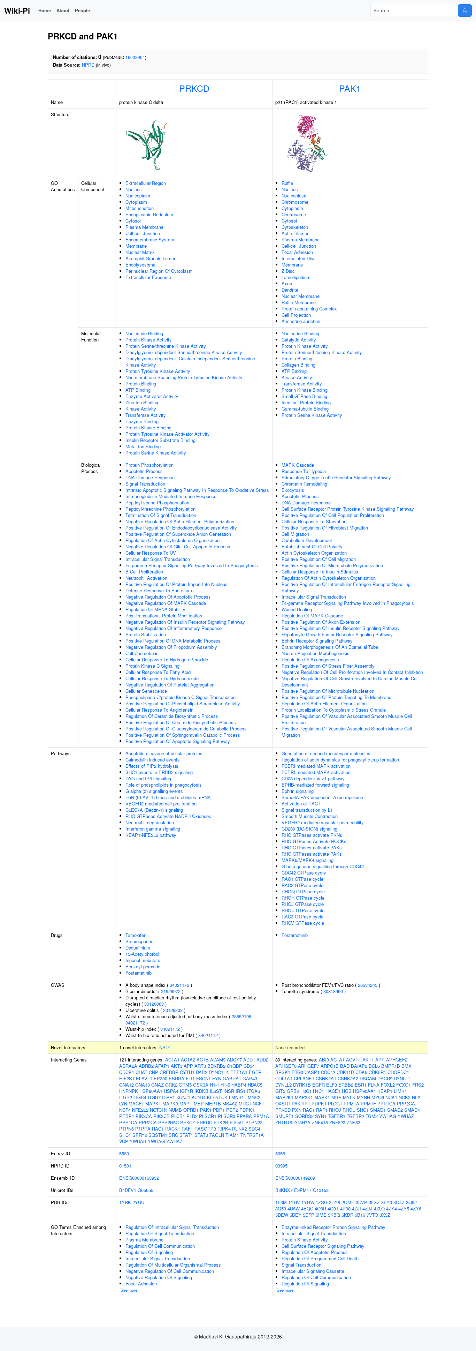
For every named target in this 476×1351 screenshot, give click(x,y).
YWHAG (156, 1141)
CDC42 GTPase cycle (304, 872)
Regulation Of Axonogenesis (310, 659)
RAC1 (158, 1128)
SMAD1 (378, 1109)
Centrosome (294, 214)
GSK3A (200, 1084)
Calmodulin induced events (152, 759)
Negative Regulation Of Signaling (158, 1277)
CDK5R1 (377, 1072)
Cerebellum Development (307, 540)
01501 (125, 1165)
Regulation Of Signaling (149, 1252)
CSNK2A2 (348, 1078)
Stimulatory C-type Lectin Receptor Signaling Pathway (336, 477)
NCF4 (125, 1109)
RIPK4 (224, 1128)
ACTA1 (172, 1059)
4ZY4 (391, 1208)
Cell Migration (295, 534)
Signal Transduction (145, 483)
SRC (173, 1135)
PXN (296, 1109)
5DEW (281, 1214)
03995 (281, 1165)
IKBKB (201, 1091)
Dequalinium (137, 947)
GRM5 (185, 1084)
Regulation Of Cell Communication (160, 1246)
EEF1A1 (238, 1072)
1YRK (125, 1202)
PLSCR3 (226, 1116)
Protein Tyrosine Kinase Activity (157, 371)
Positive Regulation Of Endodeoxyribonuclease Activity (181, 527)
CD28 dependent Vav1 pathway (313, 778)
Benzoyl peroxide (142, 966)
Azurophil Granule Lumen (150, 258)
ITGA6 (253, 1091)
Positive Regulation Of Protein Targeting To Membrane (336, 697)
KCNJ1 (183, 1097)
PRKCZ (187, 1122)
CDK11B (345, 1072)
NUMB (175, 1109)
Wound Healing (297, 609)
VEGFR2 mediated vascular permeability (323, 822)
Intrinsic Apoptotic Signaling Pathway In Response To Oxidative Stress (197, 490)
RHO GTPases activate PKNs (312, 835)
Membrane (136, 245)
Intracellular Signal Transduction (157, 559)
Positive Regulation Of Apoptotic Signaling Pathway (177, 741)
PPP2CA (148, 1122)
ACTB (203, 1059)
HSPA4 (171, 1091)
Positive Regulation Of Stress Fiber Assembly (328, 665)
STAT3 (201, 1135)
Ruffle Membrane (299, 302)
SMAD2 (395, 1109)
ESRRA (176, 1078)
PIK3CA (144, 1116)
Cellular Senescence (146, 691)
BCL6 (374, 1066)
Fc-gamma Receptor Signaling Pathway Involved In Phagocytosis (191, 565)
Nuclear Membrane (301, 296)
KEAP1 (384, 1091)
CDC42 (328, 1072)
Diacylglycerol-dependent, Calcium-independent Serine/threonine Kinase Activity (190, 361)
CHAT (141, 1072)
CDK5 (361, 1072)
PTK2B (221, 1122)
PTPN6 (126, 1128)
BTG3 (297, 1072)
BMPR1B (390, 1066)
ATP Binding (138, 389)
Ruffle (287, 183)
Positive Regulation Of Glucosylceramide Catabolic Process (186, 728)
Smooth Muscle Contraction (310, 816)
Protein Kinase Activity (148, 339)
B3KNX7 (284, 1190)
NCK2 (404, 1097)
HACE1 (332, 1091)
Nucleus (133, 189)
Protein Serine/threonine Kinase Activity (165, 346)
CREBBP (169, 1072)
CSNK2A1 (326, 1078)
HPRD (88, 64)
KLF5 (212, 1097)
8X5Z (384, 1214)
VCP (123, 1141)
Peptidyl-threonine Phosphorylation (160, 508)
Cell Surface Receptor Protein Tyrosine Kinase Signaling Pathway (348, 508)
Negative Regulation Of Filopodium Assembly (171, 647)
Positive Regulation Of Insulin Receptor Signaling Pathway (341, 628)
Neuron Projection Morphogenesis (316, 653)
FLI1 (190, 1078)
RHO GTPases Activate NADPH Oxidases (168, 816)
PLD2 (192, 1116)
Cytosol (133, 220)
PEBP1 (126, 1116)
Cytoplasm (136, 201)
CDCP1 (126, 1072)
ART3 (200, 1066)
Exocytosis (293, 490)
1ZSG (322, 1202)
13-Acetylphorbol (142, 954)
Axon (287, 283)
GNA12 (126, 1084)
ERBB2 (345, 1084)
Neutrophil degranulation (149, 822)
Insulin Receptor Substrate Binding (160, 440)
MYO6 (377, 1097)
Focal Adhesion (297, 252)
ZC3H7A (301, 1122)
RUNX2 (239, 1128)
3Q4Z (399, 1202)
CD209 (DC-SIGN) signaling (309, 828)
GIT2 (280, 1091)
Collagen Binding (298, 364)
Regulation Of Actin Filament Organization (324, 703)
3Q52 (411, 1202)
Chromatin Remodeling (304, 483)
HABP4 (238, 1084)
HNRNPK (128, 1091)
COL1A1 (283, 1078)
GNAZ (157, 1084)
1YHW (307, 1202)
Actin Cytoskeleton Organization (314, 552)
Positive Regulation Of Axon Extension (321, 621)
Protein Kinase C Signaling (152, 665)
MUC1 (245, 1103)
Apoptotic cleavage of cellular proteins (163, 753)
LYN (123, 1103)
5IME (321, 1214)
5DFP (308, 1214)
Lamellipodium (296, 277)
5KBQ (334, 1214)
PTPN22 (253, 1122)
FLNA (373, 1084)
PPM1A (261, 1116)
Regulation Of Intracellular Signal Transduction (172, 1227)
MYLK (349, 1097)
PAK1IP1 (301, 1103)
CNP (153, 1072)
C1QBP (234, 1066)
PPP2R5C (168, 1122)
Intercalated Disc (299, 258)
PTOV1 (237, 1122)
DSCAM (368, 1078)
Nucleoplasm (138, 195)
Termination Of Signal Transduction (160, 515)
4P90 (345, 1208)
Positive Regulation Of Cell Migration (319, 559)
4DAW (293, 1208)
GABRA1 (232, 1078)
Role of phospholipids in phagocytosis (163, 784)
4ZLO (379, 1208)
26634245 (367, 985)
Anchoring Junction (301, 321)
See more (129, 1290)
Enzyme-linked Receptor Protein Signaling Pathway (333, 1227)
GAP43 (250, 1078)
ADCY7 (234, 1059)
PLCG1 (335, 1103)
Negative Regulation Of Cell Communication (169, 1271)
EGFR (255, 1072)
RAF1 (187, 1128)
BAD (345, 1066)
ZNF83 (353, 1122)
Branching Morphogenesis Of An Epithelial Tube (330, 647)
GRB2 (293, 1091)
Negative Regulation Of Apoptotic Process (168, 596)
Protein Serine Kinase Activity (155, 452)
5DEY (295, 1214)
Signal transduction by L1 (307, 809)
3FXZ (374, 1202)
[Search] (465, 10)
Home (44, 10)
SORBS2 (304, 1116)
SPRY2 (139, 1135)
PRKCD (194, 88)
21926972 (171, 991)
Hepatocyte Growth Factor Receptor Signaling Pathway (337, 634)
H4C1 (318, 1091)
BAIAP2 (359, 1066)
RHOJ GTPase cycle (303, 904)
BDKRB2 (216, 1066)
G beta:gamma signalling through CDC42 (323, 866)
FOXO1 (403, 1084)
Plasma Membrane (144, 227)
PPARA (244, 1116)
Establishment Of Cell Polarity (312, 546)
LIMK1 (400, 1091)
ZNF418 (320, 1122)
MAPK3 (170, 1103)
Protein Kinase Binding (148, 427)
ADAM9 (217, 1059)
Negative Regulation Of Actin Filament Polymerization (179, 521)
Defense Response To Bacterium (158, 590)
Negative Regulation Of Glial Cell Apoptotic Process (177, 546)
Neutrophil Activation (146, 578)
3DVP (361, 1202)
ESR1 (361, 1084)
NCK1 (391, 1097)
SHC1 (125, 1135)
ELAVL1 (144, 1078)
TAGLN (216, 1135)
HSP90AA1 (150, 1091)
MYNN (363, 1097)
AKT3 (176, 1066)
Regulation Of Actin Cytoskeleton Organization (172, 540)
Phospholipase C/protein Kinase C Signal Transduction (180, 697)
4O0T (333, 1208)
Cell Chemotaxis (142, 653)
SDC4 (254, 1128)
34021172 (179, 985)
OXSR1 (282, 1103)
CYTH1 (187, 1072)
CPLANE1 (304, 1078)
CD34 (249, 1066)
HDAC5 (255, 1084)
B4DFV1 (127, 1190)
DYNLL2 (283, 1084)
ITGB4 (139, 1097)
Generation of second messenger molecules (326, 753)
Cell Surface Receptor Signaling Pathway (323, 1246)
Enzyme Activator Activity (151, 396)
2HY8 (334, 1202)
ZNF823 (337, 1122)
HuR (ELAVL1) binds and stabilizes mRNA (168, 797)
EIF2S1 (127, 1078)
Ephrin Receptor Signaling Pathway (317, 640)
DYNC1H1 (219, 1072)
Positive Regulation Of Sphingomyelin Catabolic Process (182, 734)
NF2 (416, 1097)
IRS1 (241, 1091)
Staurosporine (139, 941)
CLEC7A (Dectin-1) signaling (154, 809)
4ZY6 (415, 1208)
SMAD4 (412, 1109)
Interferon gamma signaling (152, 828)
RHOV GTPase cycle (303, 923)
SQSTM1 (157, 1135)
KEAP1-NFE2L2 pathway (150, 835)
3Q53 (280, 1208)
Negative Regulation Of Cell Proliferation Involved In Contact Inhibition (352, 672)
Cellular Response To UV (150, 552)
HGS (347, 1091)
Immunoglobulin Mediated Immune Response (170, 496)
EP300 (160, 1078)
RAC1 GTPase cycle (302, 879)
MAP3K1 (304, 1097)
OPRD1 (191, 1109)
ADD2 (262, 1059)
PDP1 (219, 1109)
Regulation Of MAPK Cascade (312, 615)
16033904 (135, 57)
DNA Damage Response (150, 477)
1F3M (281, 1202)
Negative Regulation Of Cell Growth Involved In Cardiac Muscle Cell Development (350, 681)
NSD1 (165, 1047)
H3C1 (306, 1091)
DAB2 (201, 1072)
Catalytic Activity (299, 339)
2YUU (138, 1202)
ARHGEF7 (308, 1066)
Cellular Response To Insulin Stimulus (320, 571)
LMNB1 (236, 1097)
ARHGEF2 (396, 1059)
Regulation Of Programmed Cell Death (320, 1258)
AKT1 (368, 1059)
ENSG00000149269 (295, 1177)
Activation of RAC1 (301, 803)
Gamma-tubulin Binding (305, 408)
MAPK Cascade (298, 464)
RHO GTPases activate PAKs (312, 847)
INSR (228, 1091)
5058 (280, 1153)
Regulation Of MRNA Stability (155, 609)
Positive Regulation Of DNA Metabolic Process (173, 640)
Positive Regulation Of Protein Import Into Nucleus (176, 584)
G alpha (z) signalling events (154, 791)
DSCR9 (384, 1078)
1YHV (294, 1202)
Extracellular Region (145, 183)
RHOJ (335, 1109)
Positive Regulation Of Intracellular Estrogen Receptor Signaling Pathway (346, 587)
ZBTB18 (283, 1122)
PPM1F (368, 1103)
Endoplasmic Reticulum (149, 214)
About (62, 10)
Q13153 (321, 1190)
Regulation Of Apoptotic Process (315, 1252)
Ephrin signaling (298, 791)
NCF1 (258, 1103)
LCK (223, 1097)
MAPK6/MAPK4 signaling (307, 860)
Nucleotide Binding (144, 333)
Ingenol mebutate (142, 960)
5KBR (347, 1214)
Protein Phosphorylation (149, 464)
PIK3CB (161, 1116)
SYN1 (321, 1116)
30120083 (154, 1003)
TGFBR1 (336, 1116)
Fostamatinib (138, 972)
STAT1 (186, 1135)
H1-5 (225, 1084)
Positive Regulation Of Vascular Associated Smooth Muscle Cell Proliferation (347, 719)
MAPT (185, 1103)
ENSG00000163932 (139, 1177)
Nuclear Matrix (140, 252)
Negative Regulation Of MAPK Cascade (165, 603)
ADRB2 (146, 1066)
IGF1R (186, 1091)
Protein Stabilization (145, 634)
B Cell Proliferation (144, 571)
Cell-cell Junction (142, 233)
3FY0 (386, 1202)
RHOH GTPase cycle (303, 897)
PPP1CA (128, 1122)
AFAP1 (162, 1066)
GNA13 (142, 1084)
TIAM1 (232, 1135)
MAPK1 (153, 1103)
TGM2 (372, 1116)
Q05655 (145, 1190)
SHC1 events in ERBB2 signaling (159, 772)
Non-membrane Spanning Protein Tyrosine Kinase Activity (184, 377)
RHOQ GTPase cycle (303, 891)
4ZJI (356, 1208)
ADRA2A (128, 1066)
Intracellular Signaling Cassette (313, 1271)
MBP (199, 1103)
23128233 (173, 1010)
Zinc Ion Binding (141, 402)
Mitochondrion (139, 208)
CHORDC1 (398, 1072)
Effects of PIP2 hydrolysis (151, 766)
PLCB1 (178, 1116)
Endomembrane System (149, 239)
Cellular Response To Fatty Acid (158, 672)
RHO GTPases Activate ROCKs (314, 841)
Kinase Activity (140, 408)
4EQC (307, 1208)
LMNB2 (252, 1097)
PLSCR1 (207, 1116)
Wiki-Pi (17, 10)
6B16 (360, 1214)
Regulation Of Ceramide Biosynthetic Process (171, 716)
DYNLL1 (402, 1078)
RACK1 (172, 1128)
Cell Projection (296, 315)
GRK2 (171, 1084)
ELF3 (331, 1084)
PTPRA (143, 1128)
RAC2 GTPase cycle (302, 885)
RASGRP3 (205, 1128)
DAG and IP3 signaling (148, 778)
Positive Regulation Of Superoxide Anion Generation (178, 534)
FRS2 (418, 1084)
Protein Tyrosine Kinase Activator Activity (167, 433)
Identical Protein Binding (306, 402)
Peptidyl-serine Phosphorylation (157, 502)
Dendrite (290, 289)
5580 (124, 1153)
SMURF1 (284, 1116)
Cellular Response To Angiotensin (159, 709)
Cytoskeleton (295, 227)
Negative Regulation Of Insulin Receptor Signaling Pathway (185, 621)
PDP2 (232, 1109)
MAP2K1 (284, 1097)
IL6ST (216, 1091)
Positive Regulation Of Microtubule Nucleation (328, 691)
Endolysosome (140, 264)
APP (188, 1066)
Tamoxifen (135, 935)
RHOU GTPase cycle (303, 910)
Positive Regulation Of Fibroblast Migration (325, 527)
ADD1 (249, 1059)
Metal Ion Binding (143, 446)
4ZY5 (403, 1208)
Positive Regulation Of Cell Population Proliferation (333, 515)
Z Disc (288, 271)
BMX (406, 1066)
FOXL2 (388, 1084)
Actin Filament (296, 233)
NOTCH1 (158, 1109)
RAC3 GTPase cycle (302, 916)
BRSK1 (282, 1072)
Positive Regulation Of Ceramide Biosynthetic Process (180, 722)
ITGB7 (154, 1097)
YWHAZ (174, 1141)
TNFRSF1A (252, 1135)
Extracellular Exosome (148, 277)
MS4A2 (229, 1103)
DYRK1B (302, 1084)
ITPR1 (168, 1097)
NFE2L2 (140, 1109)
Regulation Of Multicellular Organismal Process (173, 1264)
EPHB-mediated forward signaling (315, 784)
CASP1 (312, 1072)
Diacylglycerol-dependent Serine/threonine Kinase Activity (183, 352)
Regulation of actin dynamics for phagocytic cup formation (340, 759)
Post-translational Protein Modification (163, 615)
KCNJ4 (199, 1097)
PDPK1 (246, 1109)
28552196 (241, 1016)
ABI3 (324, 1059)
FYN (216, 1078)
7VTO (372, 1214)
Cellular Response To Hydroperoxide (162, 678)
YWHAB (138, 1141)
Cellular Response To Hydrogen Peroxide (166, 659)
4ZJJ (367, 1208)
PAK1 (350, 88)
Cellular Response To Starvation (314, 521)
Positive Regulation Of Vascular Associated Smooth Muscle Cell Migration (347, 731)
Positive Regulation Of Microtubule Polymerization (332, 565)
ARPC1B (330, 1066)
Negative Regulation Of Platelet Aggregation (169, 684)
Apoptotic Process (144, 471)
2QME (347, 1202)
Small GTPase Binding (304, 396)
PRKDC (204, 1122)
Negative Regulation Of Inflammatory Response (173, 628)
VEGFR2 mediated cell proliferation (161, 803)
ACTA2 (188, 1059)
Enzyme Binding (142, 421)
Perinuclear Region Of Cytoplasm (159, 271)
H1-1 (214, 1084)
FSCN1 (203, 1078)
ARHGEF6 (286, 1066)
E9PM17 (303, 1190)
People (82, 10)
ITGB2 (125, 1097)
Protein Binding (140, 383)
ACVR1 (353, 1059)
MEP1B (213, 1103)
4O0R (320, 1208)
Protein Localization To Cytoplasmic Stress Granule (334, 709)
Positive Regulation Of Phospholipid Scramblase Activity (182, 703)
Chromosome (295, 201)
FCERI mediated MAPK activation (316, 766)
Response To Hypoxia (304, 471)
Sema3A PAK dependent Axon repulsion (322, 797)
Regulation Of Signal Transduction (159, 1233)
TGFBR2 (355, 1116)
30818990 (333, 991)
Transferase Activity (145, 415)
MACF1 (136, 1103)
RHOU (349, 1109)
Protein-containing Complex (309, 308)
